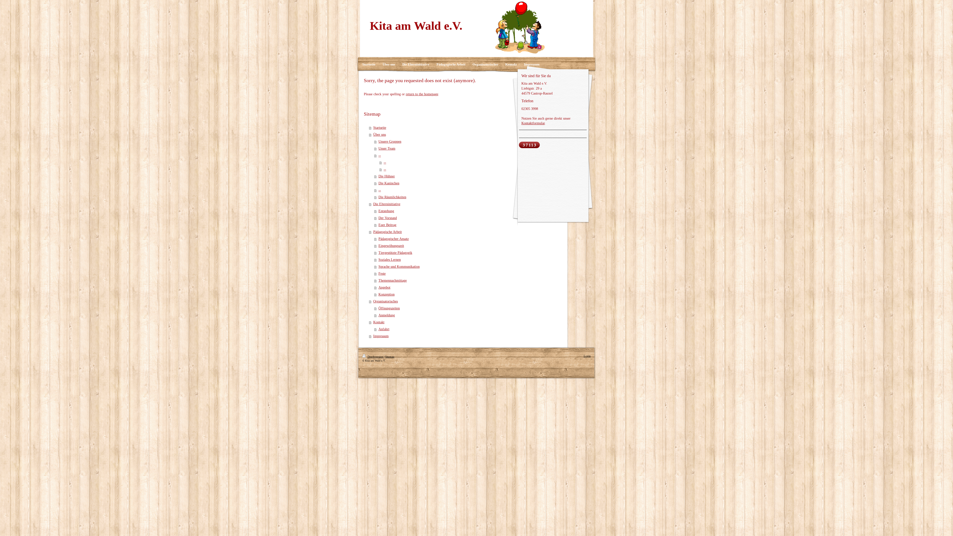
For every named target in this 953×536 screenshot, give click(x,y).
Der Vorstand (387, 218)
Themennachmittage (392, 280)
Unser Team (386, 148)
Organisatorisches (385, 301)
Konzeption (386, 294)
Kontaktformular (533, 123)
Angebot (384, 287)
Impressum (381, 336)
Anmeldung (386, 315)
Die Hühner (386, 176)
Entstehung (386, 211)
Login (587, 355)
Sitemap (389, 356)
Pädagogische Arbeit (387, 232)
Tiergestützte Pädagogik (395, 253)
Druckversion (375, 356)
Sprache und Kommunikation (399, 266)
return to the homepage (422, 94)
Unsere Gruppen (389, 141)
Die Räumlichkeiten (392, 197)
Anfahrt (383, 329)
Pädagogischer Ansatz (393, 239)
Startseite (379, 128)
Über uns (379, 134)
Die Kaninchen (388, 183)
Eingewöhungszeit (391, 246)
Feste (382, 273)
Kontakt (378, 322)
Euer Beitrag (387, 225)
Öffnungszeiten (389, 308)
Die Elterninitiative (386, 204)
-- (379, 155)
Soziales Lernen (389, 260)
